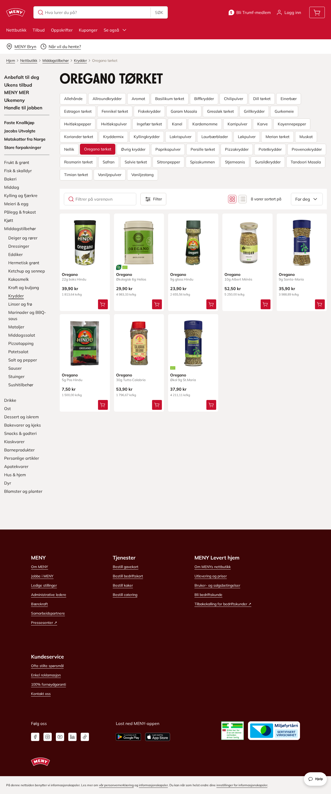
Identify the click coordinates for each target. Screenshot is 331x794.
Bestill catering (125, 594)
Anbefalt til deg (21, 77)
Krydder (16, 295)
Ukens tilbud (18, 85)
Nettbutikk (16, 30)
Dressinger (18, 246)
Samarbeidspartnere (48, 613)
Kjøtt (8, 220)
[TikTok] (85, 737)
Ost (7, 408)
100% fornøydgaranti (48, 684)
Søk (159, 12)
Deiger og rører (22, 237)
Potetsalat (18, 351)
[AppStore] (157, 737)
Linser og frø (20, 304)
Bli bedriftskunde (208, 594)
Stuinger (16, 376)
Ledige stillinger (44, 585)
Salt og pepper (22, 359)
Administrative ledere (48, 594)
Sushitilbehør (20, 384)
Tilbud (39, 30)
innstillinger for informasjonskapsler (241, 785)
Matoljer (16, 326)
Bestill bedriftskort (128, 576)
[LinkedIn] (72, 737)
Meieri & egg (16, 203)
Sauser (15, 368)
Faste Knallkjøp (19, 122)
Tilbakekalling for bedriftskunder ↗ (222, 604)
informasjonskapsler (153, 785)
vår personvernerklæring (116, 785)
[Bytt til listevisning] (242, 199)
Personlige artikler (21, 458)
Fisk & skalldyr (18, 170)
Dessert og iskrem (21, 416)
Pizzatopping (21, 343)
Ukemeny (14, 100)
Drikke (10, 400)
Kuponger (88, 30)
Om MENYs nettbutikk (212, 566)
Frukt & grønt (16, 162)
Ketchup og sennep (26, 271)
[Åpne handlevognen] (317, 12)
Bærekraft (39, 604)
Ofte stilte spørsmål (47, 665)
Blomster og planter (23, 491)
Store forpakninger (22, 147)
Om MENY (39, 566)
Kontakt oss (41, 693)
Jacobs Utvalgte (19, 130)
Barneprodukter (19, 449)
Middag (11, 187)
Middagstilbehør (20, 228)
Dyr (7, 483)
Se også (111, 30)
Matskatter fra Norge (25, 139)
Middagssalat (21, 335)
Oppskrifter (62, 30)
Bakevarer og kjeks (22, 425)
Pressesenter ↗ (44, 622)
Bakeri (10, 179)
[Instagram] (47, 737)
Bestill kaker (123, 585)
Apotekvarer (16, 466)
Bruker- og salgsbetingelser (217, 585)
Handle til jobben (23, 108)
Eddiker (15, 254)
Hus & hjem (15, 474)
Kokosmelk (18, 279)
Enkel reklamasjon (46, 675)
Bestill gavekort (125, 566)
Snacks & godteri (20, 433)
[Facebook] (35, 737)
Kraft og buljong (23, 287)
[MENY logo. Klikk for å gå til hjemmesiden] (15, 12)
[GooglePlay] (128, 737)
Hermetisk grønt (23, 262)
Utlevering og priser (210, 576)
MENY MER (16, 92)
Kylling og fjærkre (20, 195)
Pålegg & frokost (20, 212)
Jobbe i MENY (42, 576)
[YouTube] (60, 737)
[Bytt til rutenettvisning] (232, 199)
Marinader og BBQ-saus (27, 315)
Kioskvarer (14, 441)
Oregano (70, 274)
